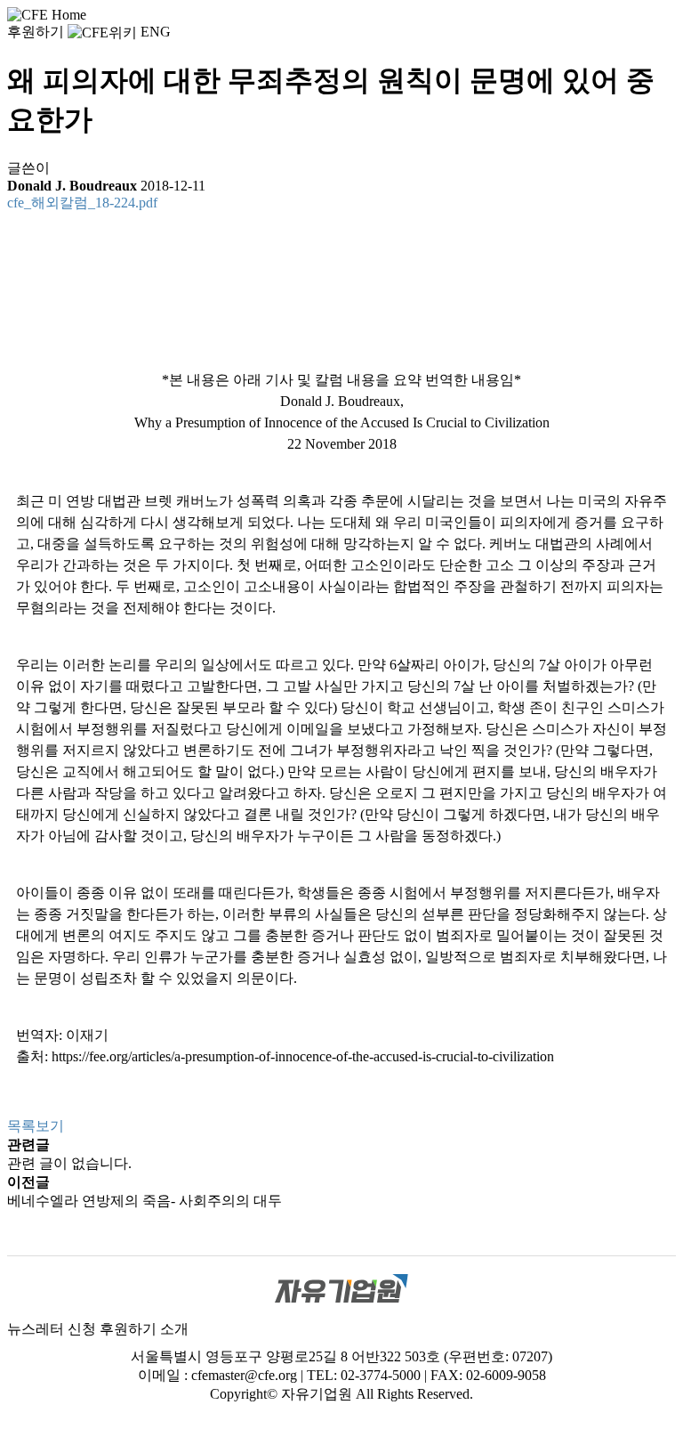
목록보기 (35, 1125)
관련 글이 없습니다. (69, 1163)
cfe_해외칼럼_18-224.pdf (82, 202)
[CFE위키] (102, 31)
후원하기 (35, 31)
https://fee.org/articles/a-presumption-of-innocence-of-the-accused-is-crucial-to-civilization (303, 1056)
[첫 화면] (46, 13)
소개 (174, 1328)
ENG (156, 31)
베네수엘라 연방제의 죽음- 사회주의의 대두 (144, 1200)
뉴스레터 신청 (51, 1328)
